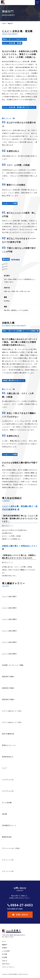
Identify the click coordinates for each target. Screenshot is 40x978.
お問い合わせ (6, 963)
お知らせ (4, 960)
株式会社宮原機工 (13, 974)
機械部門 (4, 944)
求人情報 (4, 954)
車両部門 (4, 947)
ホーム (4, 941)
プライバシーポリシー (8, 967)
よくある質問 (6, 951)
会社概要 (4, 957)
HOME (4, 23)
